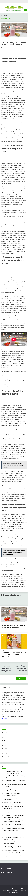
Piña (5, 745)
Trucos (5, 759)
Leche (5, 740)
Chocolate (6, 735)
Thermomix (7, 756)
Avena (5, 732)
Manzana (6, 743)
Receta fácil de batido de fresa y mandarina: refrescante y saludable (13, 654)
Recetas (6, 753)
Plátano (6, 748)
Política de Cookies (6, 877)
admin (14, 47)
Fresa (2, 40)
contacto (4, 718)
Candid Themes (15, 892)
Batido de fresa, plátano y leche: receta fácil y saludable (13, 626)
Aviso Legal (4, 875)
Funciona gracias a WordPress (10, 890)
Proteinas (6, 751)
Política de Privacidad (6, 872)
